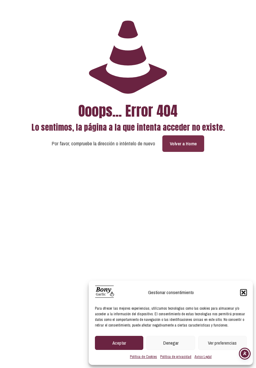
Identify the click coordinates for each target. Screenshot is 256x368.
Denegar (171, 343)
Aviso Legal (203, 356)
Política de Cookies (143, 356)
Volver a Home (183, 143)
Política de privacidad (175, 356)
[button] (243, 292)
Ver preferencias (222, 343)
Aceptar (119, 343)
